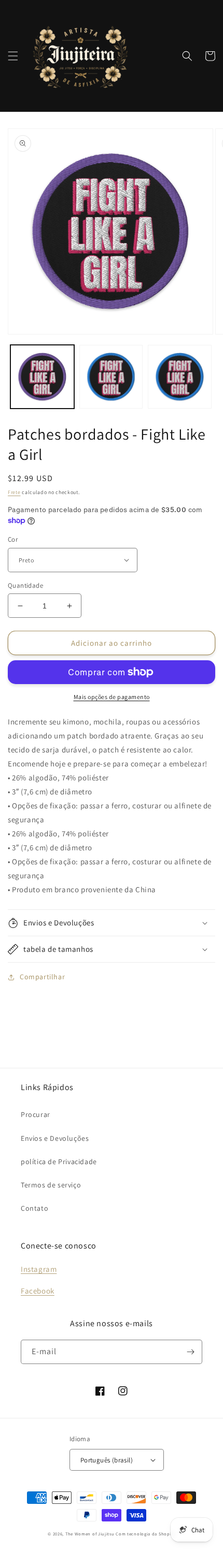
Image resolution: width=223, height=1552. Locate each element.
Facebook (37, 1291)
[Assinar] (190, 1352)
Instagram (39, 1269)
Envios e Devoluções (55, 1138)
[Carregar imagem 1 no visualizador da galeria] (42, 377)
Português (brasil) (106, 1460)
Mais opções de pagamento (112, 697)
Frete (14, 492)
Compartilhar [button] (42, 976)
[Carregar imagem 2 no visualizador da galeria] (111, 377)
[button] (13, 56)
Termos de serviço (51, 1185)
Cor (13, 539)
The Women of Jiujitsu (90, 1533)
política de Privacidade (59, 1161)
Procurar (35, 1114)
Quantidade (25, 585)
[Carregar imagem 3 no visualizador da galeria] (180, 377)
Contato (34, 1208)
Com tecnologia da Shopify (145, 1533)
